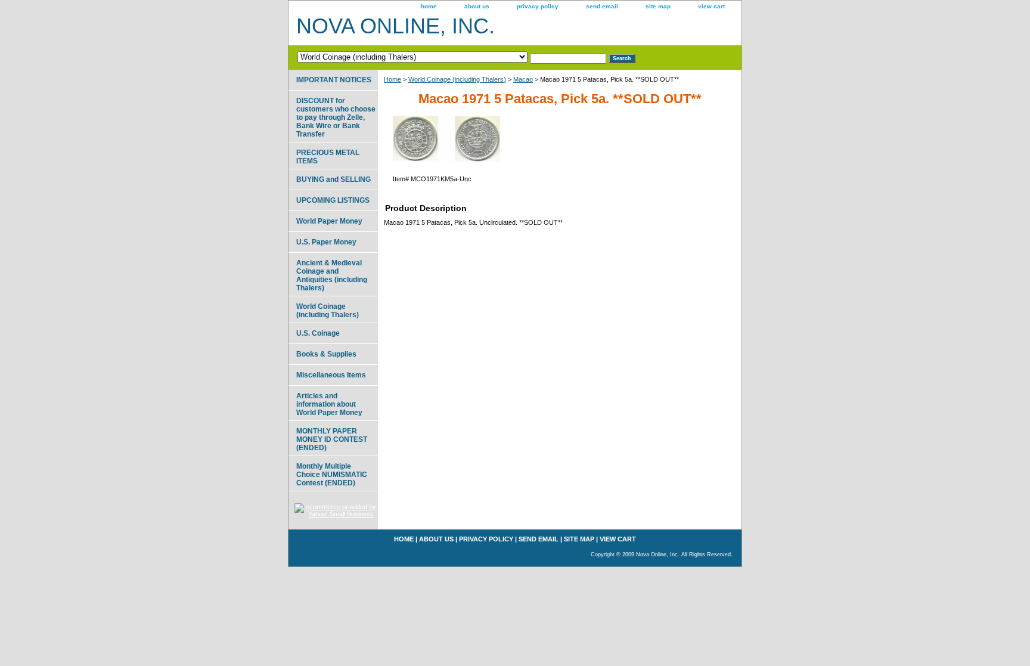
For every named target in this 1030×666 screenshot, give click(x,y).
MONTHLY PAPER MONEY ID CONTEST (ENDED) (331, 439)
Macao (523, 79)
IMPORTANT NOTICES (333, 80)
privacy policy (538, 6)
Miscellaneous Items (331, 375)
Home (392, 79)
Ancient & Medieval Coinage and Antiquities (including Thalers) (331, 275)
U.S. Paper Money (326, 242)
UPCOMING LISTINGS (333, 200)
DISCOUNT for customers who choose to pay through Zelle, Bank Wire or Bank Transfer (336, 117)
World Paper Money (329, 221)
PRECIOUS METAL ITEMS (327, 156)
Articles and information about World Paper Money (329, 404)
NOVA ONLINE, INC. (395, 26)
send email (602, 6)
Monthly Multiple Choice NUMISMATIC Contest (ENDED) (331, 474)
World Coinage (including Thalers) (457, 79)
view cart (711, 6)
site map (658, 6)
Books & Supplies (326, 354)
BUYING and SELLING (333, 179)
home (429, 6)
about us (476, 6)
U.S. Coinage (318, 333)
